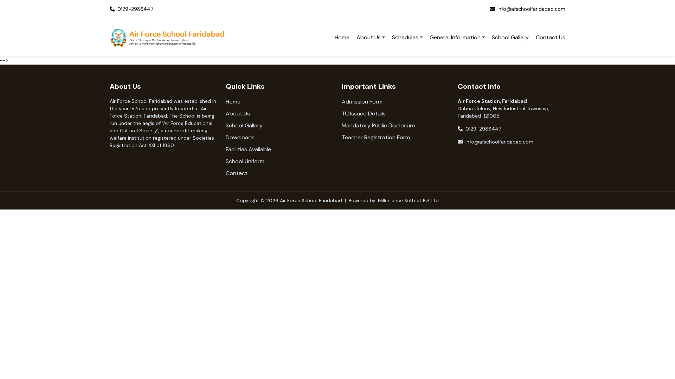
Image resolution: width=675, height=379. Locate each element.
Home (342, 37)
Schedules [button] (405, 37)
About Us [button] (368, 37)
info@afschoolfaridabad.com (531, 9)
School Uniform (245, 161)
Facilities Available (248, 149)
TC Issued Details (364, 113)
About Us (238, 113)
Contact (237, 173)
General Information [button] (455, 37)
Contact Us (550, 37)
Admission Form (362, 101)
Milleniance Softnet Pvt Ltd (408, 201)
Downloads (240, 137)
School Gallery (510, 37)
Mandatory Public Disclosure (378, 125)
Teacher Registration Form (376, 137)
